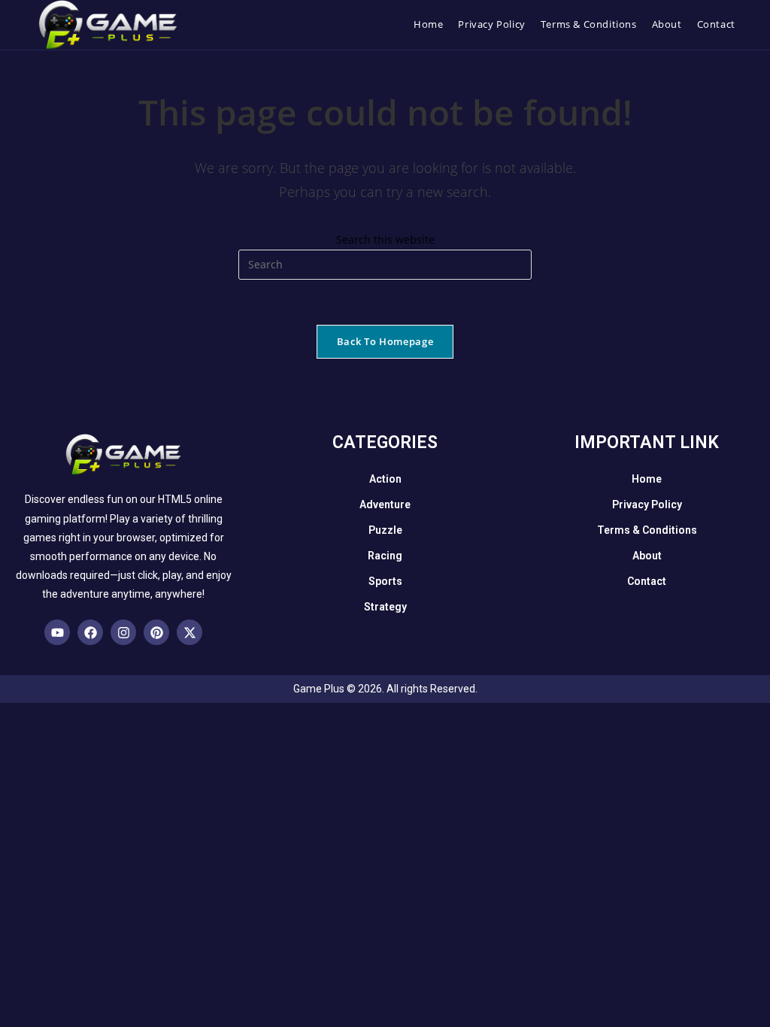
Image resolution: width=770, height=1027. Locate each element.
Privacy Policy (647, 504)
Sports (385, 581)
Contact (646, 581)
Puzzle (385, 530)
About (647, 556)
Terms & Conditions (647, 530)
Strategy (385, 607)
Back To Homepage (385, 341)
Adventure (385, 504)
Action (385, 479)
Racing (385, 556)
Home (647, 479)
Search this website (385, 239)
